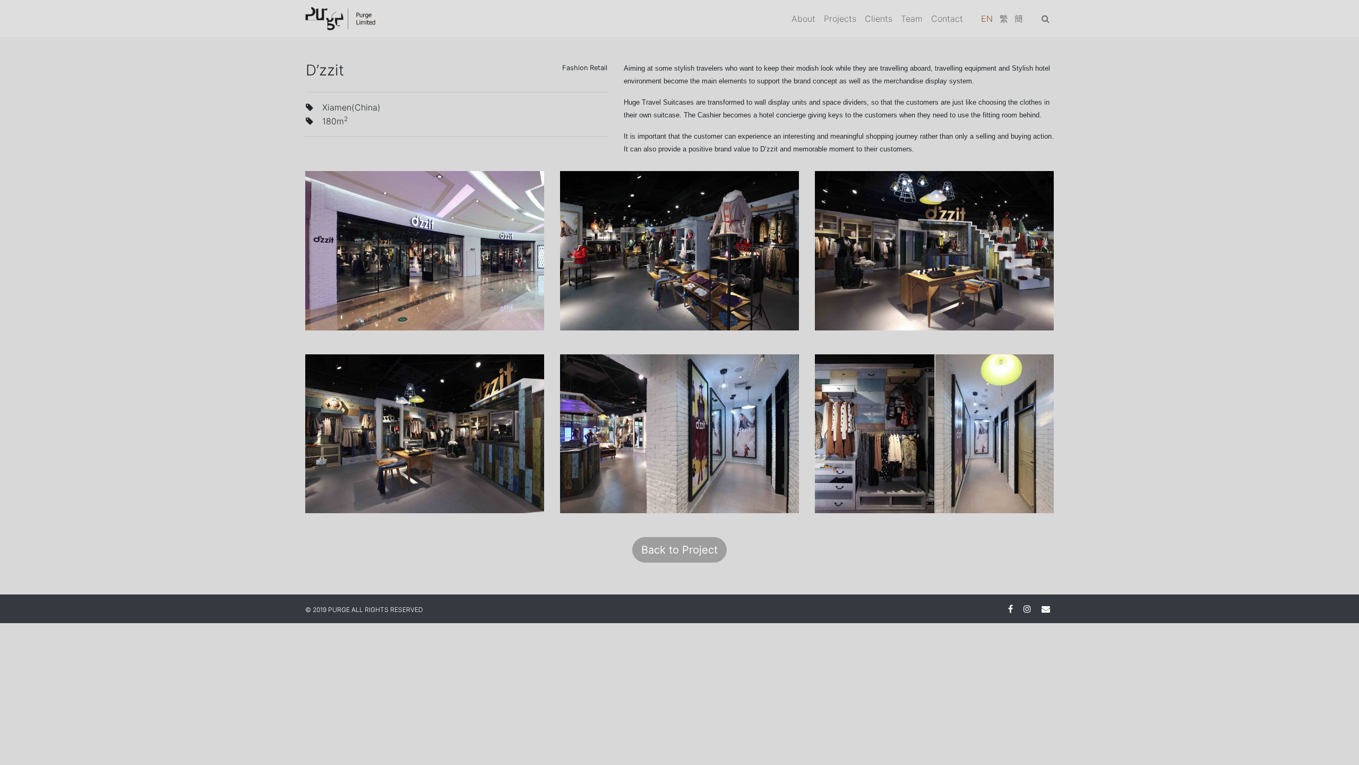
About (803, 18)
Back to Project (679, 549)
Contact (947, 18)
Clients (878, 18)
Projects (840, 18)
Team (912, 18)
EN (987, 18)
